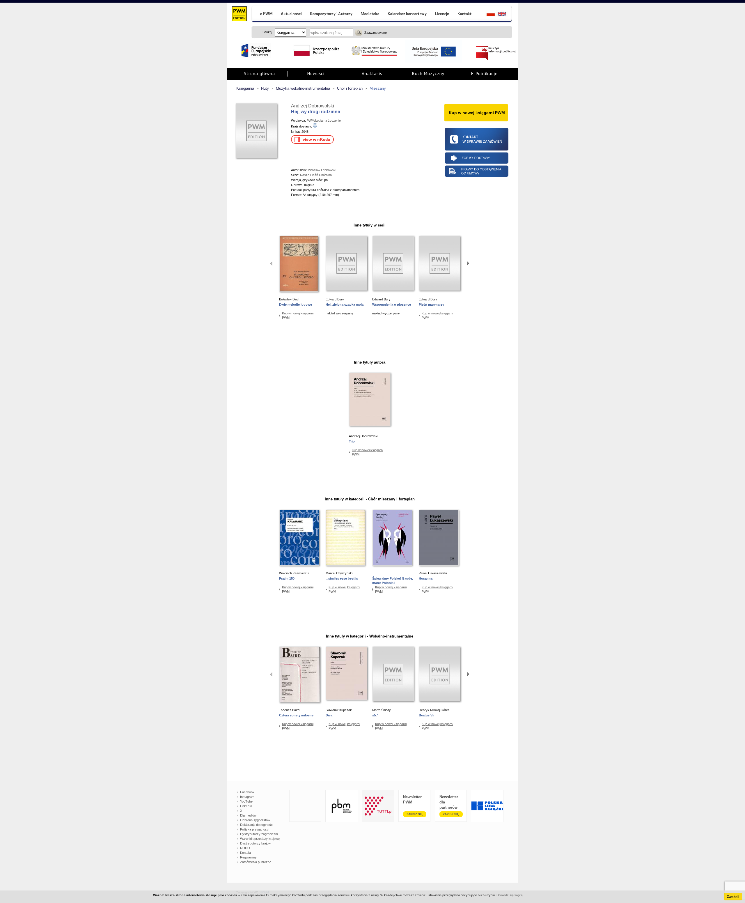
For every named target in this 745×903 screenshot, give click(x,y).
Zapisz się (415, 814)
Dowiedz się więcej (509, 895)
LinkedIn (246, 806)
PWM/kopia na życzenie (324, 120)
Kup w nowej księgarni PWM (297, 315)
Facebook (247, 792)
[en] (505, 14)
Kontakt (245, 852)
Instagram (247, 796)
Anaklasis (372, 73)
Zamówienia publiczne (255, 862)
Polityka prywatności (254, 829)
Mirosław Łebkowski (322, 170)
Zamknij (733, 896)
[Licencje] (442, 14)
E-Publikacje (484, 73)
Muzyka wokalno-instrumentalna (303, 88)
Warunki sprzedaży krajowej (260, 838)
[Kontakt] (465, 14)
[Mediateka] (370, 14)
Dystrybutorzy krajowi (255, 843)
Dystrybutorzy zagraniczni (259, 834)
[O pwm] (264, 14)
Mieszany (378, 88)
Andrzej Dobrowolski (312, 105)
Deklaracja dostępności (256, 824)
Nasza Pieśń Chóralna (316, 175)
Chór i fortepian (350, 88)
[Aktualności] (291, 14)
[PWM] (239, 14)
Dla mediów (248, 815)
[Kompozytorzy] (331, 14)
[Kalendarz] (407, 14)
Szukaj (358, 32)
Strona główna (259, 73)
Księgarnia (245, 88)
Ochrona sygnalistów (255, 820)
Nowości (315, 73)
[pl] (487, 14)
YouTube (246, 801)
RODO (245, 848)
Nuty (265, 88)
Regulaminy (248, 857)
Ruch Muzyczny (428, 73)
